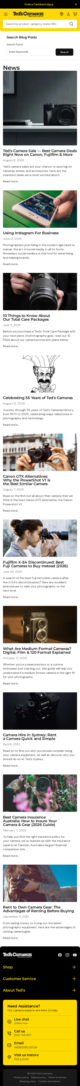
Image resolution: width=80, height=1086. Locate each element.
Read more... (11, 181)
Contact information (49, 1081)
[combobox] (40, 24)
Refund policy (38, 1077)
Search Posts (15, 44)
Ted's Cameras (44, 1073)
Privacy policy (21, 1077)
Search (64, 52)
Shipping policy (28, 1081)
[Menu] (7, 14)
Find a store (21, 1058)
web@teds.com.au (25, 1046)
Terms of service (57, 1077)
